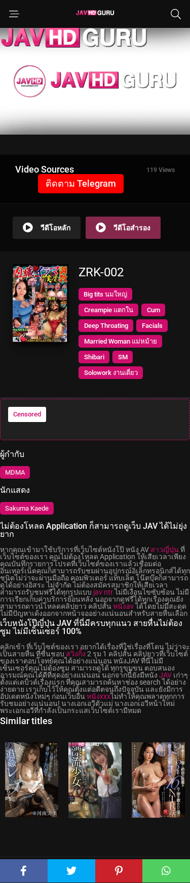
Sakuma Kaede (27, 508)
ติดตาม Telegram (81, 183)
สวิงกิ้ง (76, 654)
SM (123, 357)
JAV (165, 675)
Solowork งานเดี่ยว (111, 372)
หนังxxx (98, 696)
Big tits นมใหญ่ (105, 294)
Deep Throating (106, 325)
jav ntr (103, 592)
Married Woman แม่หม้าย (120, 341)
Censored (27, 414)
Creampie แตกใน (108, 310)
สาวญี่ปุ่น (164, 549)
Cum (153, 310)
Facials (152, 325)
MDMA (15, 472)
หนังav (123, 606)
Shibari (94, 357)
